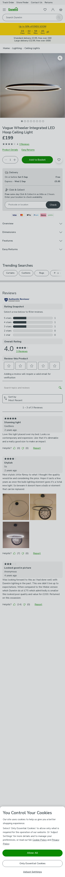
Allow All (32, 853)
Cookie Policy (39, 840)
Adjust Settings (32, 872)
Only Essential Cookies (33, 863)
